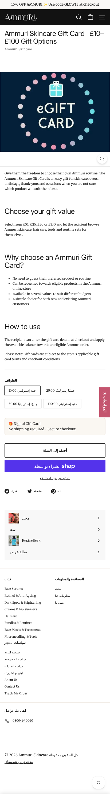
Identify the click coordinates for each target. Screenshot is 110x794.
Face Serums (14, 589)
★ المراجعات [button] (105, 402)
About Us (11, 680)
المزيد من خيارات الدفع (55, 478)
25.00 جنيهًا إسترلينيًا (60, 390)
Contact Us (12, 686)
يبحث (58, 589)
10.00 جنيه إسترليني (22, 390)
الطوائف (11, 380)
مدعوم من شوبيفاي (19, 761)
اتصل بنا (60, 602)
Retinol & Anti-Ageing (20, 595)
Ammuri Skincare (18, 49)
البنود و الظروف (14, 673)
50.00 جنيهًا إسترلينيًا (23, 404)
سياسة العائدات (14, 666)
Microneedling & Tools (21, 637)
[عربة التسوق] (90, 17)
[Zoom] (102, 159)
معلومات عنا (62, 595)
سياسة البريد (12, 652)
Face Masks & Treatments (23, 630)
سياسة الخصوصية (15, 659)
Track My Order (16, 693)
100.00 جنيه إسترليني (62, 404)
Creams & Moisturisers (21, 609)
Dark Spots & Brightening (23, 602)
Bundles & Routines (18, 623)
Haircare (11, 616)
